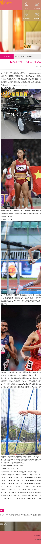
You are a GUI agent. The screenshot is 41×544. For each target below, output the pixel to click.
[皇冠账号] (6, 1)
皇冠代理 (4, 304)
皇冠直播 (29, 56)
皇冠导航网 (26, 18)
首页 (26, 8)
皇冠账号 (23, 56)
